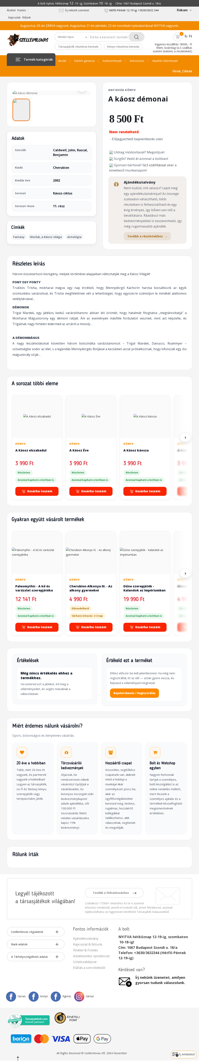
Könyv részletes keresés (123, 46)
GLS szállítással (154, 165)
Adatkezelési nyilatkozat (91, 956)
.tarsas (21, 996)
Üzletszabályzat (85, 962)
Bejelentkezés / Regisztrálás (134, 693)
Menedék (185, 586)
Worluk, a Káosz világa (46, 237)
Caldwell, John (64, 150)
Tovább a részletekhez (147, 236)
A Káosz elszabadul (30, 450)
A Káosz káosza (136, 450)
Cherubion (61, 167)
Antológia (74, 237)
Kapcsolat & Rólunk (87, 944)
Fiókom (182, 10)
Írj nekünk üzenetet (76, 10)
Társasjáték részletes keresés (78, 46)
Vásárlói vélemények (165, 60)
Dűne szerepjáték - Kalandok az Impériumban (144, 588)
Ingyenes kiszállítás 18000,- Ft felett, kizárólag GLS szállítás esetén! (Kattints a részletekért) (172, 47)
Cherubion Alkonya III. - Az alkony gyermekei (90, 588)
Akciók (62, 60)
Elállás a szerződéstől (89, 967)
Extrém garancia (84, 60)
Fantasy (18, 237)
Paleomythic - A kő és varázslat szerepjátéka (34, 588)
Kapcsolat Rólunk (19, 17)
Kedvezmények (112, 60)
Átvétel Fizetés (16, 10)
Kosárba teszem (39, 491)
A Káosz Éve (79, 450)
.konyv (44, 996)
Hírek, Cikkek (182, 71)
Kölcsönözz (137, 60)
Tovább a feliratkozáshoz (111, 893)
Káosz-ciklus (62, 193)
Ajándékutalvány (85, 938)
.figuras (66, 996)
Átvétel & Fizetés (85, 950)
